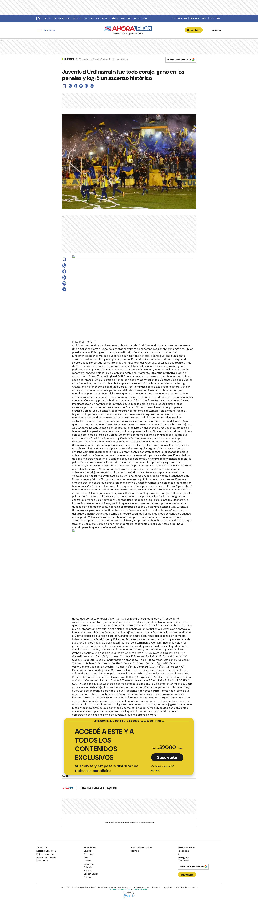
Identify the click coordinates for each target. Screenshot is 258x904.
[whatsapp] (70, 86)
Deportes (88, 18)
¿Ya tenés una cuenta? (163, 768)
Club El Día (215, 18)
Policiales (101, 18)
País (68, 18)
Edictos (142, 18)
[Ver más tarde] (64, 86)
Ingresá (216, 30)
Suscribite (193, 30)
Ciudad (47, 18)
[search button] (38, 18)
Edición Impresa (179, 18)
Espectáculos (128, 18)
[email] (86, 86)
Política (113, 18)
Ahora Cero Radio (198, 18)
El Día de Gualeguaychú (96, 788)
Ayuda (146, 889)
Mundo (77, 18)
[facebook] (75, 86)
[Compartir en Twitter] (81, 86)
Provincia (59, 18)
